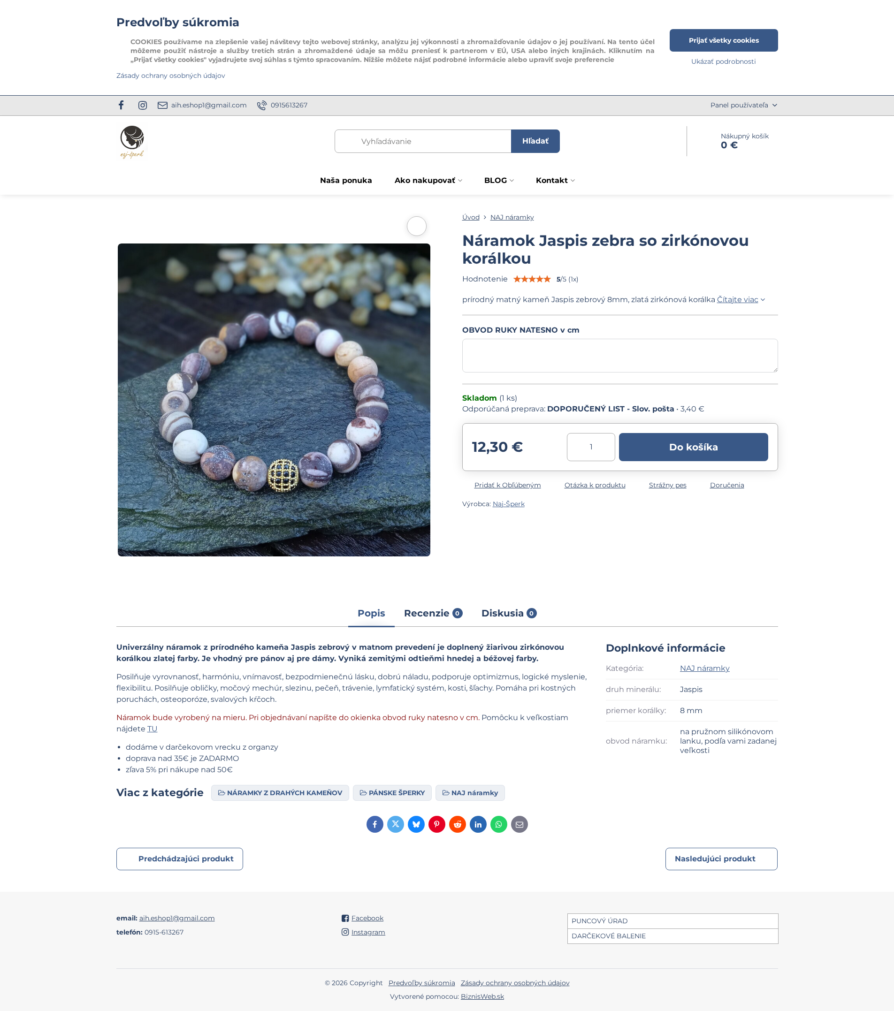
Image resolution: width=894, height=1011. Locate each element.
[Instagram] (142, 105)
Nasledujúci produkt (715, 858)
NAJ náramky (705, 668)
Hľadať (535, 141)
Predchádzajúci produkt (186, 858)
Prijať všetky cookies (724, 40)
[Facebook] (124, 105)
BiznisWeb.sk (482, 996)
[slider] (532, 279)
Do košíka (693, 447)
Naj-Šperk (509, 504)
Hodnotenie (485, 278)
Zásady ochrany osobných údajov (515, 983)
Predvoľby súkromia (422, 983)
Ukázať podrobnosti (723, 61)
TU (152, 728)
